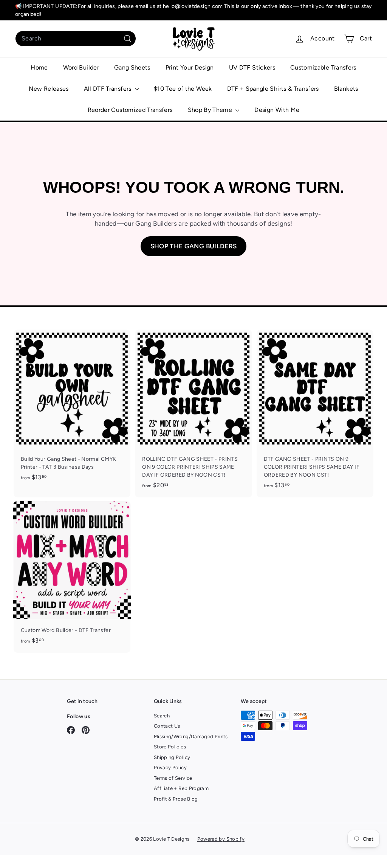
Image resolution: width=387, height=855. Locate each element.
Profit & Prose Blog (176, 799)
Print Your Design (190, 67)
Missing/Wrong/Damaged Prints (191, 736)
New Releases (48, 88)
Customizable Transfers (323, 67)
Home (39, 67)
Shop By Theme (211, 109)
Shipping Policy (172, 757)
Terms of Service (173, 778)
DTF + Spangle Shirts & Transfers (273, 88)
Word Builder (81, 67)
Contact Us (167, 726)
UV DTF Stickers (252, 67)
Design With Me (276, 109)
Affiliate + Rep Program (181, 788)
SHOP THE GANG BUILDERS (193, 246)
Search (162, 716)
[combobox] (75, 38)
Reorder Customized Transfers (130, 109)
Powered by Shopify (221, 839)
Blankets (346, 88)
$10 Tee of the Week (183, 88)
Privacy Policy (170, 767)
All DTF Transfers (108, 88)
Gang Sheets (132, 67)
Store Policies (170, 747)
